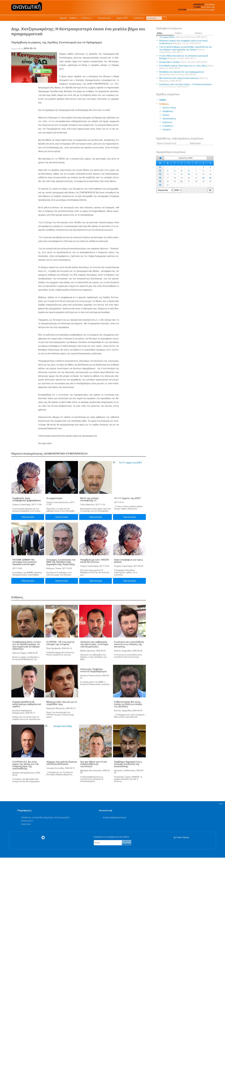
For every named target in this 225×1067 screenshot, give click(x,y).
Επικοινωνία (104, 18)
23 (210, 178)
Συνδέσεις (138, 18)
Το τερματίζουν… (183, 37)
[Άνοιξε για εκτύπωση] (3, 1054)
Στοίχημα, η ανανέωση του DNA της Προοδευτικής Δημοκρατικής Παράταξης (61, 562)
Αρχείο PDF (122, 18)
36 (160, 185)
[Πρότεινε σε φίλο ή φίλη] (3, 1058)
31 (160, 167)
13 (189, 174)
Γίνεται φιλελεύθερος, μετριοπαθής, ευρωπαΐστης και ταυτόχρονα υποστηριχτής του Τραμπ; (185, 49)
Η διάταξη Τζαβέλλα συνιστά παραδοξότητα (93, 670)
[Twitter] (43, 837)
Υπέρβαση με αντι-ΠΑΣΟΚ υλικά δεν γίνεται (94, 560)
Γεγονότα (166, 129)
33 (160, 174)
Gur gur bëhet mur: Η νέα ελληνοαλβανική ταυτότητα (93, 764)
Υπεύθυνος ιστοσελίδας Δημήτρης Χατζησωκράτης (45, 817)
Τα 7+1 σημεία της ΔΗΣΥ (127, 498)
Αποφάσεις (167, 111)
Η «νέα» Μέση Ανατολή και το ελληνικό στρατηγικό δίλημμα (183, 57)
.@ (114, 817)
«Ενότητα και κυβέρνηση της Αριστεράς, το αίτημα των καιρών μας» (94, 644)
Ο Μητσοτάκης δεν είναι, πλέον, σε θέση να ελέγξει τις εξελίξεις (128, 704)
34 (160, 178)
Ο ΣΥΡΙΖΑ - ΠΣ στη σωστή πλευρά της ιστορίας (60, 643)
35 (160, 181)
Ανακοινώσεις (169, 118)
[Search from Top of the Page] (164, 18)
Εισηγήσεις (167, 126)
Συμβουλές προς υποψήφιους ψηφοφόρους (26, 499)
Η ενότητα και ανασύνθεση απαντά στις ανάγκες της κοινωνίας (129, 644)
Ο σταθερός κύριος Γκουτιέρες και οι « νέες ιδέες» (186, 66)
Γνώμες (165, 115)
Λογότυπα (26, 824)
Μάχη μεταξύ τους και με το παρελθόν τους (61, 703)
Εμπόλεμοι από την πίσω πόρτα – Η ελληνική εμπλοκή (185, 85)
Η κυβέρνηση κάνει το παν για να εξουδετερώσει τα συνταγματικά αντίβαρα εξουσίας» (26, 645)
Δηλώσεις (167, 122)
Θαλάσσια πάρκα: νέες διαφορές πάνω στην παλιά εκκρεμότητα (183, 41)
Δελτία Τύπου (169, 107)
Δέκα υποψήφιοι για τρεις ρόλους (128, 560)
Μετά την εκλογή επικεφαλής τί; (89, 499)
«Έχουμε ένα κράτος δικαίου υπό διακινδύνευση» (61, 762)
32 (160, 171)
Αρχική (63, 18)
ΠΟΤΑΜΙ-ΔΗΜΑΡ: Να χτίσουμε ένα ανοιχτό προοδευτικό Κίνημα (24, 562)
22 (203, 178)
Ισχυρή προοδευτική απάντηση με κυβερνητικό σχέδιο (26, 704)
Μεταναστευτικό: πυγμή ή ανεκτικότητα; (183, 79)
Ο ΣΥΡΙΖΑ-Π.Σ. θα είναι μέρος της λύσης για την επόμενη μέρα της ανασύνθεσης (25, 765)
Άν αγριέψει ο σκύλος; (183, 62)
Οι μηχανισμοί (54, 498)
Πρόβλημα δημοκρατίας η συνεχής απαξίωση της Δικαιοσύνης (128, 764)
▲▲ (221, 803)
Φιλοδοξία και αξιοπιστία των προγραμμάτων (181, 73)
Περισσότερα (27, 517)
